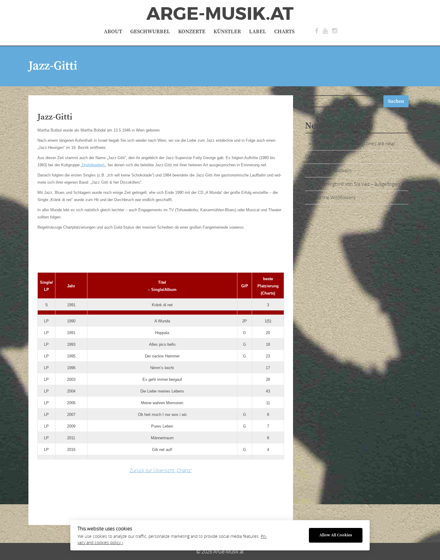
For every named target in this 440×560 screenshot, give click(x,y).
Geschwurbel (150, 31)
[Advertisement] (131, 254)
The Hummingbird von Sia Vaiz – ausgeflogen (352, 184)
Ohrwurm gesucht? (325, 157)
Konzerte (191, 31)
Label (257, 31)
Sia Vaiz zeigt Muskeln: (328, 170)
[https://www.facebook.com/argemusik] (316, 30)
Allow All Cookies (335, 535)
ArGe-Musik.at (220, 13)
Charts (284, 31)
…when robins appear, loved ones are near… (351, 143)
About (113, 31)
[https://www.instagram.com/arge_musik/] (334, 30)
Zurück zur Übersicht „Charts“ (161, 470)
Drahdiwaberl (93, 165)
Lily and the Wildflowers (330, 197)
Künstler (227, 31)
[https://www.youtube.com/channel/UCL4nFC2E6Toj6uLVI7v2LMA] (325, 30)
